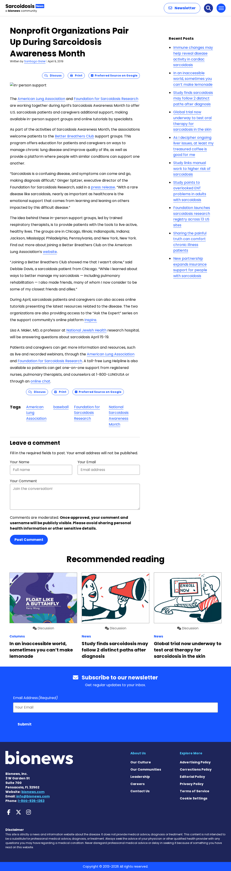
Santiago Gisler (35, 61)
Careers (137, 784)
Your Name (19, 462)
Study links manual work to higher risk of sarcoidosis (191, 168)
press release (103, 187)
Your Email (87, 462)
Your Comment (23, 481)
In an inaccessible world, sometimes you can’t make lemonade (193, 78)
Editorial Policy (192, 776)
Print (77, 75)
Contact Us (140, 791)
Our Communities (145, 769)
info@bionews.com (33, 796)
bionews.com (32, 792)
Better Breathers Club (74, 136)
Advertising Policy (195, 762)
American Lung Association (41, 98)
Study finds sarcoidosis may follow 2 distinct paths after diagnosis (193, 98)
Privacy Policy (191, 784)
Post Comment (28, 539)
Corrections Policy (196, 769)
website (50, 251)
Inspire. (90, 319)
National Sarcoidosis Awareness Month (119, 415)
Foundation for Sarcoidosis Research (106, 98)
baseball (61, 407)
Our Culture (140, 762)
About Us (138, 753)
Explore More (191, 753)
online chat (40, 381)
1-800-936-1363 (31, 801)
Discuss (55, 75)
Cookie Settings (193, 798)
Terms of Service (194, 791)
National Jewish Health (86, 330)
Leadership (140, 776)
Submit (25, 724)
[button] (182, 8)
